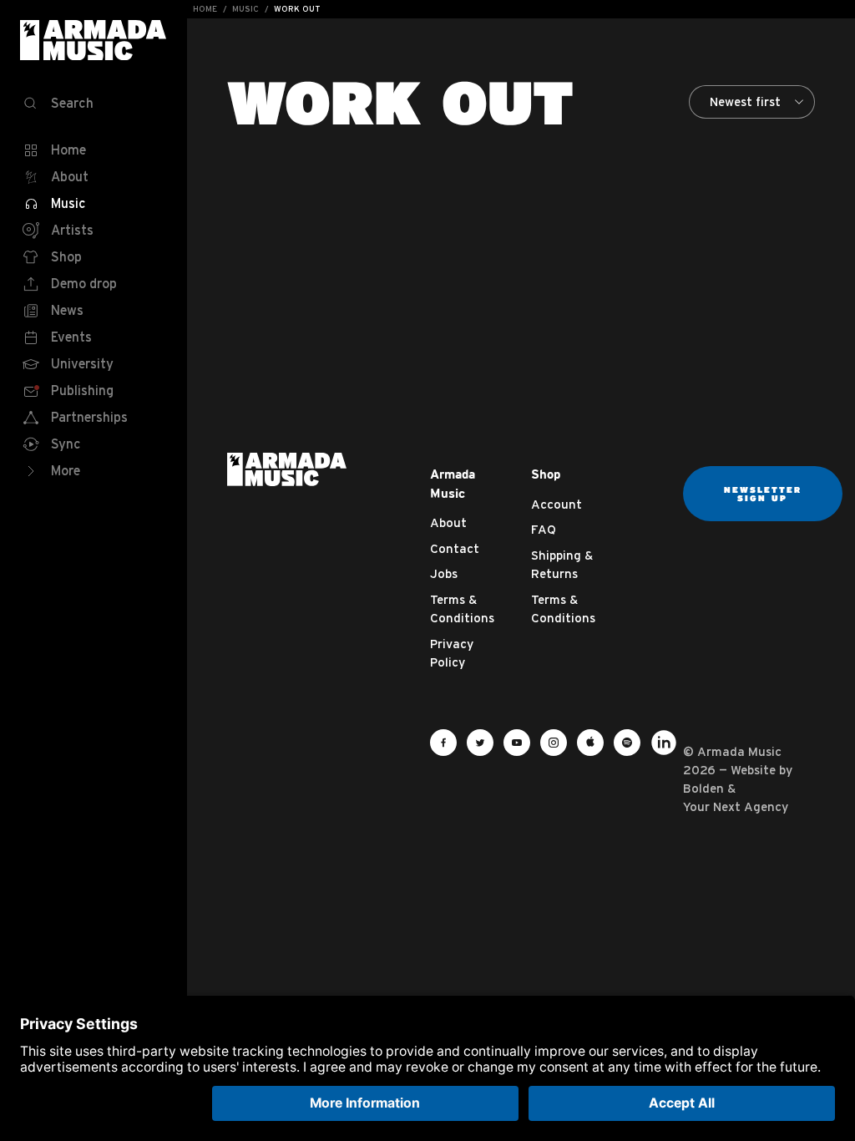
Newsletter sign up (763, 493)
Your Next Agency (735, 806)
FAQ (543, 529)
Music (245, 8)
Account (556, 504)
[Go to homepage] (287, 467)
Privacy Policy (451, 653)
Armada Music (93, 40)
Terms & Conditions (462, 609)
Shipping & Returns (562, 564)
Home (205, 8)
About (448, 522)
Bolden (703, 788)
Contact (454, 548)
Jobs (444, 573)
